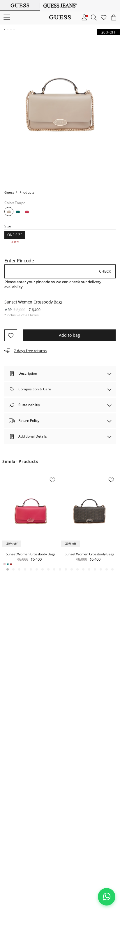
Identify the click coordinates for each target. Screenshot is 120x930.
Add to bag (69, 335)
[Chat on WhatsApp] (106, 897)
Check (105, 271)
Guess (9, 192)
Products (27, 192)
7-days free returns (30, 350)
